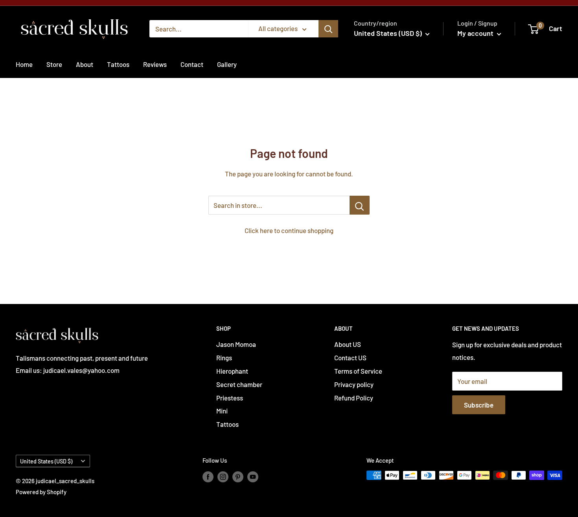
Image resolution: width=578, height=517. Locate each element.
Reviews (155, 64)
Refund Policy (353, 398)
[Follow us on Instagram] (222, 476)
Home (24, 64)
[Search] (328, 28)
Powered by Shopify (41, 491)
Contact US (350, 357)
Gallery (227, 64)
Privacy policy (354, 384)
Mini (222, 411)
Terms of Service (358, 371)
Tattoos (118, 64)
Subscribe (478, 405)
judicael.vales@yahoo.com (81, 370)
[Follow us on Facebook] (208, 476)
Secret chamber (239, 384)
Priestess (229, 398)
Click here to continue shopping (289, 230)
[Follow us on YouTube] (252, 476)
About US (347, 344)
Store (54, 64)
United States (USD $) (46, 461)
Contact (191, 64)
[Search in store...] (360, 205)
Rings (224, 357)
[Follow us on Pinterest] (237, 476)
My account (476, 33)
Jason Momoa (236, 344)
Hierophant (232, 371)
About (84, 64)
